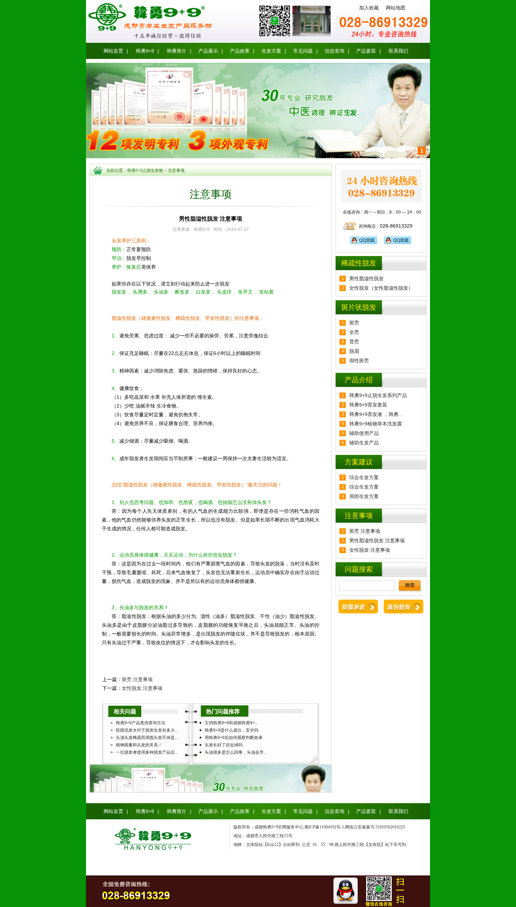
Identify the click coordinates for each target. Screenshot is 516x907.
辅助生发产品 (364, 442)
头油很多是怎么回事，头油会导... (236, 752)
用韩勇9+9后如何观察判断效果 (234, 737)
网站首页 (113, 51)
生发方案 (271, 51)
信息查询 (334, 51)
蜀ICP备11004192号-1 (324, 827)
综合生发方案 (364, 477)
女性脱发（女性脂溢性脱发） (381, 288)
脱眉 (354, 351)
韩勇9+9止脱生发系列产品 (378, 395)
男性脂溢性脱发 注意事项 (377, 540)
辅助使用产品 (364, 433)
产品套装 (366, 51)
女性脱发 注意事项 (142, 688)
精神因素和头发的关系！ (139, 745)
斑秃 (354, 322)
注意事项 (176, 170)
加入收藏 (369, 8)
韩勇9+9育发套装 (368, 405)
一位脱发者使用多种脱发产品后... (147, 752)
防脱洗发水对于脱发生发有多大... (147, 730)
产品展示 (208, 51)
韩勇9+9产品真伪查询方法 (140, 722)
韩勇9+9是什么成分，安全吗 (231, 730)
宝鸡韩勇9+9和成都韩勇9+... (231, 722)
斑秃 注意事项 (137, 679)
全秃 (354, 332)
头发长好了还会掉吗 (224, 745)
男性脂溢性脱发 (366, 278)
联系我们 (398, 51)
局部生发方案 (364, 496)
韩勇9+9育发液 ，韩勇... (376, 414)
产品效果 (240, 51)
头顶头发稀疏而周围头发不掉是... (147, 737)
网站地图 (395, 8)
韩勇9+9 (145, 51)
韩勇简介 (176, 51)
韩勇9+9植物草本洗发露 (375, 423)
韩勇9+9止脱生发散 (145, 170)
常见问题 (303, 51)
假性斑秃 (359, 360)
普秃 (354, 341)
